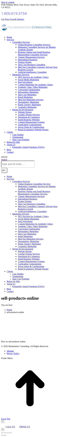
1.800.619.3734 (14, 13)
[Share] (5, 432)
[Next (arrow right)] (5, 435)
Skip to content (7, 2)
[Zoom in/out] (10, 432)
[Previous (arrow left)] (2, 435)
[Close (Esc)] (2, 432)
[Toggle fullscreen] (8, 432)
